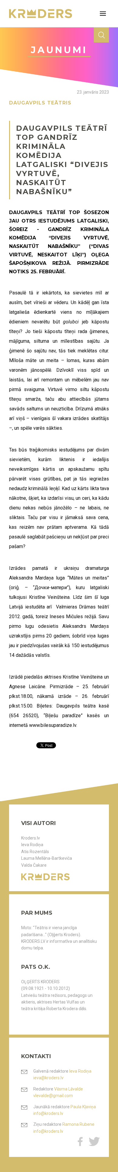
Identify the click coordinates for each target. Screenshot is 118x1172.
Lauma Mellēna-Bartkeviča (46, 858)
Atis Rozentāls (35, 851)
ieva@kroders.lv (48, 1077)
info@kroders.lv (48, 1113)
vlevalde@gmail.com (53, 1095)
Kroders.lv (30, 838)
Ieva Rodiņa (32, 844)
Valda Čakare (34, 865)
